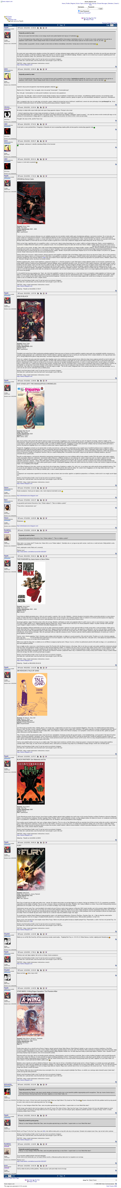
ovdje (43, 257)
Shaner (6, 487)
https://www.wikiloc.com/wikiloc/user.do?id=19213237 (31, 551)
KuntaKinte (7, 530)
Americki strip (12, 19)
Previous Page (106, 23)
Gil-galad (7, 934)
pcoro (6, 1165)
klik (44, 1131)
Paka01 (6, 27)
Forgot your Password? (84, 13)
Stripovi (9, 18)
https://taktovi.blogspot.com (24, 65)
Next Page (114, 23)
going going (7, 1084)
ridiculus (6, 107)
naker (5, 124)
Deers (6, 500)
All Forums (9, 16)
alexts (6, 69)
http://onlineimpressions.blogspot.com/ (27, 495)
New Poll (93, 18)
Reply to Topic (90, 19)
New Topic (86, 18)
